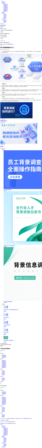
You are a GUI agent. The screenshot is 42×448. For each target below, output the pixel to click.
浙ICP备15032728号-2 (19, 418)
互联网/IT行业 (6, 4)
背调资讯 (4, 44)
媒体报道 (3, 415)
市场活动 (3, 373)
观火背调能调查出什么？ (10, 44)
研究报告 (3, 374)
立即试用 (1, 345)
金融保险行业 (6, 5)
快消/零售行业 (6, 8)
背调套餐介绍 (4, 357)
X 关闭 (1, 424)
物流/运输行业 (6, 9)
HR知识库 (3, 371)
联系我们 (3, 416)
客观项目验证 (4, 355)
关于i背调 (3, 414)
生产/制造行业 (6, 6)
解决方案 (3, 3)
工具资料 (3, 372)
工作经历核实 (4, 356)
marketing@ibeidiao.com (4, 388)
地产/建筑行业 (6, 7)
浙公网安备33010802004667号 (27, 418)
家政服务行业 (4, 367)
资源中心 (1, 44)
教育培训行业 (6, 10)
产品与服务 (3, 2)
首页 (2, 1)
